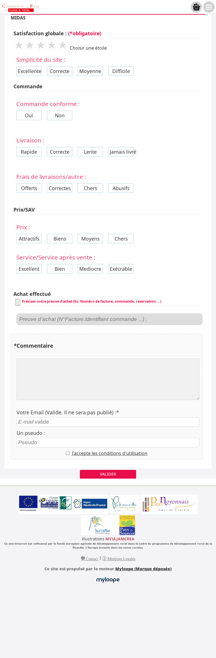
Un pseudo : (31, 433)
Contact (91, 558)
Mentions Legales (120, 558)
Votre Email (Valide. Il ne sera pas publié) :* (68, 412)
